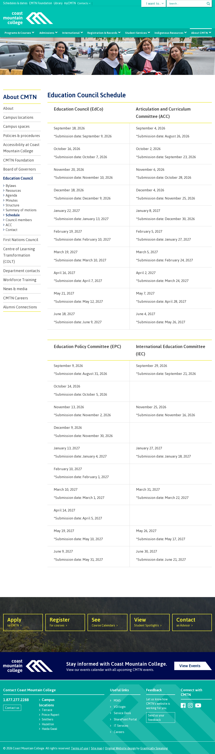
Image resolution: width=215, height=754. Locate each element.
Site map (96, 748)
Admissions (46, 32)
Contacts (82, 2)
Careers (119, 732)
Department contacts (21, 270)
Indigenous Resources (169, 32)
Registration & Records (102, 32)
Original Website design (120, 748)
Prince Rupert (50, 714)
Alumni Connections (20, 307)
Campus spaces (16, 126)
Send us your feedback (156, 717)
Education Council (18, 178)
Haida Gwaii (49, 729)
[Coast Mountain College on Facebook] (183, 705)
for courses (60, 621)
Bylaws (11, 186)
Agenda (11, 195)
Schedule (13, 215)
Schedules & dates (15, 2)
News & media (15, 288)
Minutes (12, 200)
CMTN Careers (15, 298)
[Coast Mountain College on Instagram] (190, 705)
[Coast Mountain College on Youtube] (198, 705)
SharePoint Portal (125, 719)
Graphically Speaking (154, 748)
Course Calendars (103, 621)
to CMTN (14, 621)
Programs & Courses (18, 32)
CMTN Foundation (40, 2)
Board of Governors (19, 169)
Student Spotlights (146, 621)
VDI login (120, 706)
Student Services (136, 32)
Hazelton (48, 724)
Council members (19, 220)
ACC (9, 225)
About (8, 108)
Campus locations (18, 117)
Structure (12, 205)
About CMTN (199, 32)
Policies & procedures (21, 135)
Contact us (12, 708)
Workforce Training (19, 279)
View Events (190, 665)
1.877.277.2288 (16, 699)
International (71, 32)
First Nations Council (20, 239)
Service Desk (122, 713)
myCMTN (70, 2)
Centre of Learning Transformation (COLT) (19, 255)
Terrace (47, 710)
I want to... (153, 3)
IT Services (121, 725)
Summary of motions (21, 210)
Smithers (47, 719)
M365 (117, 700)
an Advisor (185, 621)
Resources (13, 190)
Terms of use (79, 748)
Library (58, 2)
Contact (11, 230)
